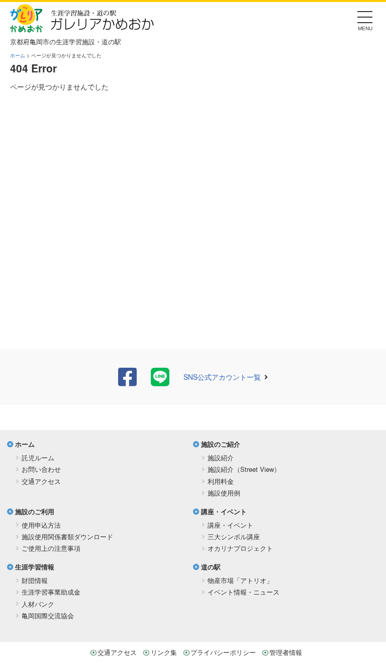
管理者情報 (285, 652)
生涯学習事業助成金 (51, 592)
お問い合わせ (41, 469)
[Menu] (365, 20)
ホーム (17, 55)
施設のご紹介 (220, 444)
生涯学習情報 (34, 566)
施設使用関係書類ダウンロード (67, 536)
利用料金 (221, 481)
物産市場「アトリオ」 (240, 580)
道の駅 (211, 566)
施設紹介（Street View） (244, 469)
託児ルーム (38, 457)
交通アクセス (41, 481)
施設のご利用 (34, 511)
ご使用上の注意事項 (51, 548)
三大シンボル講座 (234, 536)
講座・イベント (224, 511)
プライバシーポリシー (223, 652)
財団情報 (35, 580)
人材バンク (38, 604)
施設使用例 (224, 493)
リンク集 (164, 652)
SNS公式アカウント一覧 (222, 377)
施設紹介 (221, 457)
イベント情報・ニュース (243, 592)
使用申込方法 (41, 525)
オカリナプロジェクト (240, 548)
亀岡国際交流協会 (48, 615)
